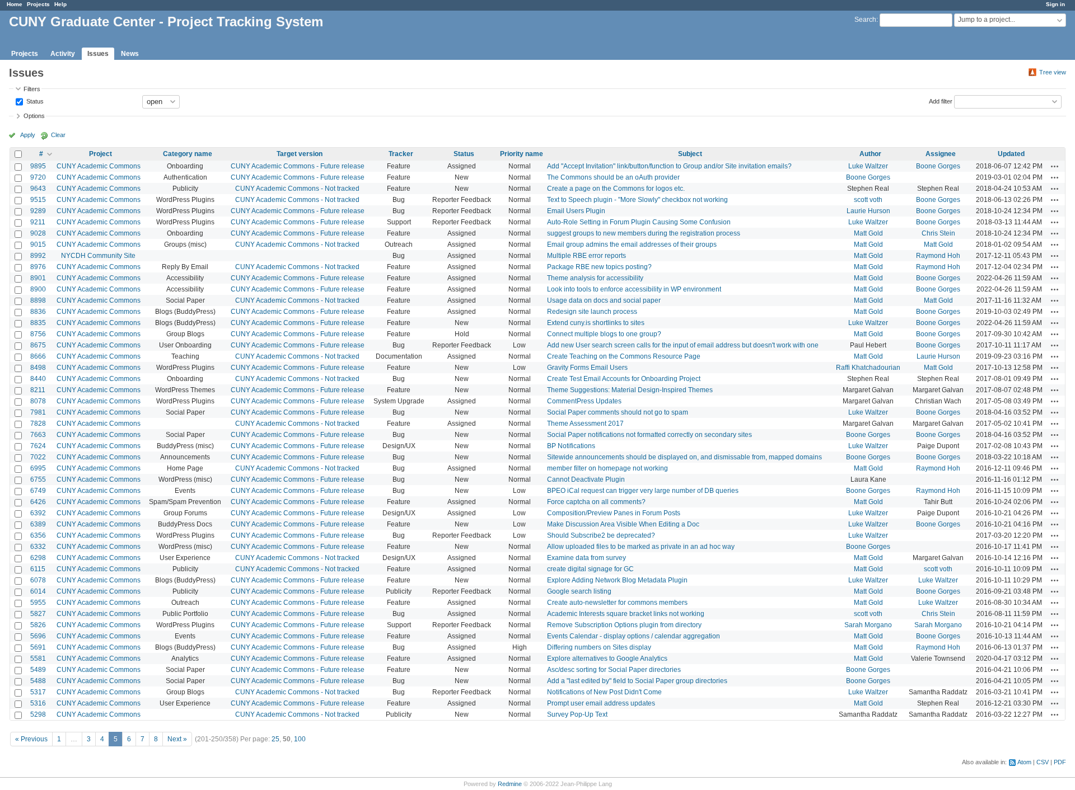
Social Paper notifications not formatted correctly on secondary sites (649, 435)
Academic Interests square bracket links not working (625, 614)
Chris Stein (938, 233)
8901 (38, 278)
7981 (38, 412)
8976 (38, 267)
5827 (38, 614)
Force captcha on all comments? (596, 502)
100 (300, 739)
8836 (38, 312)
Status (34, 100)
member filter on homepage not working (607, 468)
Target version (299, 154)
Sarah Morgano (868, 625)
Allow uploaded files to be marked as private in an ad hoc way (641, 547)
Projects (38, 4)
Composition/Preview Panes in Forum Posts (613, 513)
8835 (38, 323)
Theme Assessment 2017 (585, 423)
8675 (38, 345)
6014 (38, 591)
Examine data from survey (586, 558)
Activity (62, 54)
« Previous (31, 739)
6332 (38, 547)
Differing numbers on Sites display (599, 647)
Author (870, 154)
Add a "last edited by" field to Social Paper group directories (637, 681)
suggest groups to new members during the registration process (643, 233)
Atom (1024, 762)
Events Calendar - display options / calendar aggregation (633, 636)
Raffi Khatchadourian (868, 368)
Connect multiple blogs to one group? (604, 334)
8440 (38, 379)
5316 (38, 703)
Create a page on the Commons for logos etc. (616, 188)
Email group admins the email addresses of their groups (632, 244)
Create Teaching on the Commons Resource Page (623, 356)
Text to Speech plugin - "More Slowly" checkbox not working (637, 200)
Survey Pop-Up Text (577, 714)
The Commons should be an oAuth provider (613, 177)
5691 (38, 647)
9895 (38, 166)
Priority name (521, 154)
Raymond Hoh (938, 256)
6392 (38, 513)
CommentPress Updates (584, 401)
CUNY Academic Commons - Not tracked (297, 188)
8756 (38, 334)
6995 (38, 468)
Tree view (1052, 72)
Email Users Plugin (576, 211)
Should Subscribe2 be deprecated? (601, 535)
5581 (38, 658)
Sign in (1055, 4)
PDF (1060, 762)
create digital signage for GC (590, 569)
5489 (38, 670)
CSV (1042, 762)
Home (14, 4)
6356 (38, 535)
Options (34, 115)
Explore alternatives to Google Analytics (607, 658)
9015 (38, 244)
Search (865, 19)
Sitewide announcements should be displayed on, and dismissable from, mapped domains (684, 457)
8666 (38, 356)
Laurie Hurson (868, 211)
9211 (37, 222)
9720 (38, 177)
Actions (1054, 166)
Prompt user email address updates (601, 703)
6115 (37, 569)
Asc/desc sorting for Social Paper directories (614, 670)
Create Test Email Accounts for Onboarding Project (623, 379)
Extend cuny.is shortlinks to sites (595, 323)
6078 (38, 580)
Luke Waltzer (868, 166)
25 (275, 739)
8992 (38, 256)
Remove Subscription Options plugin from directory (624, 625)
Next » (177, 739)
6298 (38, 558)
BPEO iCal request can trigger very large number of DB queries (643, 491)
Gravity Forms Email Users (587, 368)
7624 (38, 446)
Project (100, 154)
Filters (32, 89)
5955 (38, 602)
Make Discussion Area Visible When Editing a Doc (623, 524)
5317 (38, 692)
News (130, 54)
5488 (38, 681)
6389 (38, 524)
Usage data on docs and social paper (604, 300)
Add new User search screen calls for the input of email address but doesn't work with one (683, 345)
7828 (38, 423)
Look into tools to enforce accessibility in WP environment (634, 289)
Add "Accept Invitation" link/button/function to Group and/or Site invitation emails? (669, 166)
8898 (38, 300)
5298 (38, 714)
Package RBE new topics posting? (599, 267)
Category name (187, 154)
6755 (38, 479)
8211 (37, 390)
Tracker (401, 154)
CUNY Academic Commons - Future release (297, 166)
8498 (38, 368)
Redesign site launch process (592, 312)
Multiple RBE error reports (586, 256)
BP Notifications (571, 446)
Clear (58, 134)
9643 (38, 188)
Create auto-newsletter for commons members (617, 602)
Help (60, 4)
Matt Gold (868, 233)
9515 (38, 200)
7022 (38, 457)
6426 (38, 502)
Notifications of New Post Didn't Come (604, 692)
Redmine (510, 783)
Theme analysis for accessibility (595, 278)
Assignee (941, 154)
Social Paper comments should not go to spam (617, 412)
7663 (38, 435)
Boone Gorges (938, 166)
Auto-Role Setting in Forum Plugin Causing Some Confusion (639, 222)
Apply (27, 134)
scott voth (868, 200)
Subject (690, 154)
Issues (98, 54)
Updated (1011, 154)
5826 (38, 625)
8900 (38, 289)
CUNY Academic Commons (99, 166)
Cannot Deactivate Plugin (586, 479)
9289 (38, 211)
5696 (38, 636)
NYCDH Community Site (98, 256)
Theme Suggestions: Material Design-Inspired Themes (630, 390)
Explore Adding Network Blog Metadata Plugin (617, 580)
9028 (38, 233)
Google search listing (579, 591)
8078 (38, 401)
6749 (38, 491)
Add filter (940, 100)
